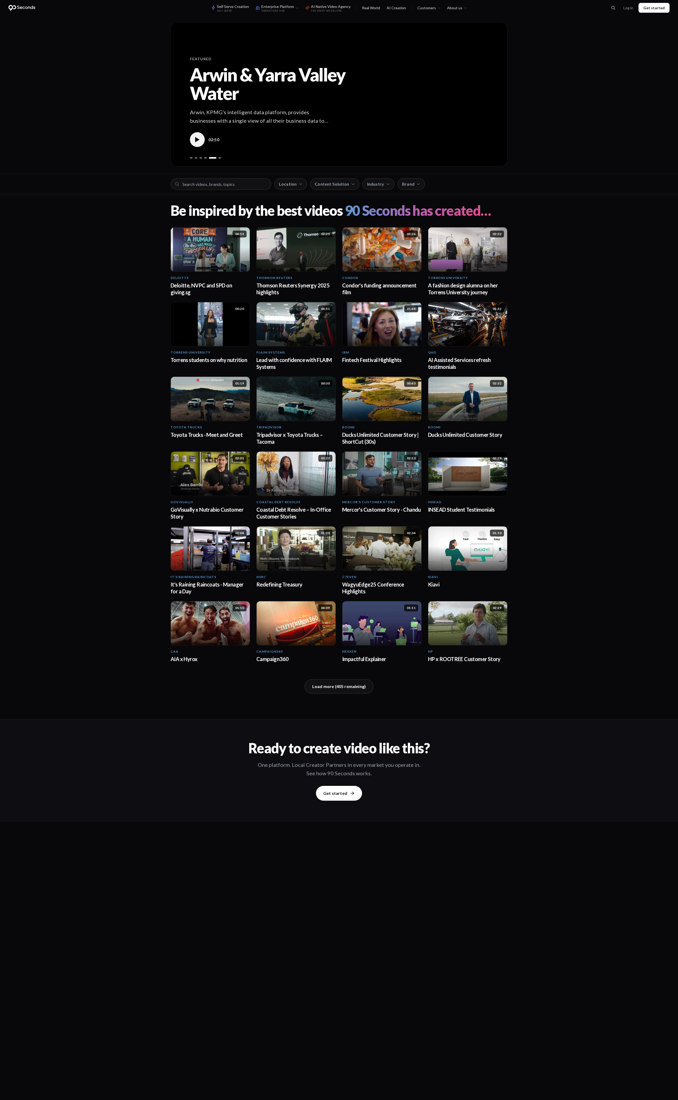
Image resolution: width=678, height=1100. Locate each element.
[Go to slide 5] (212, 158)
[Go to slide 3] (200, 158)
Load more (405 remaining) (339, 686)
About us (454, 8)
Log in (628, 8)
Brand (408, 183)
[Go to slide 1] (191, 158)
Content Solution (332, 183)
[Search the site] (613, 7)
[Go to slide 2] (196, 158)
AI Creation (396, 8)
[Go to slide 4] (205, 158)
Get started (654, 8)
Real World (371, 8)
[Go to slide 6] (219, 158)
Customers (426, 8)
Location (288, 183)
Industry (375, 183)
